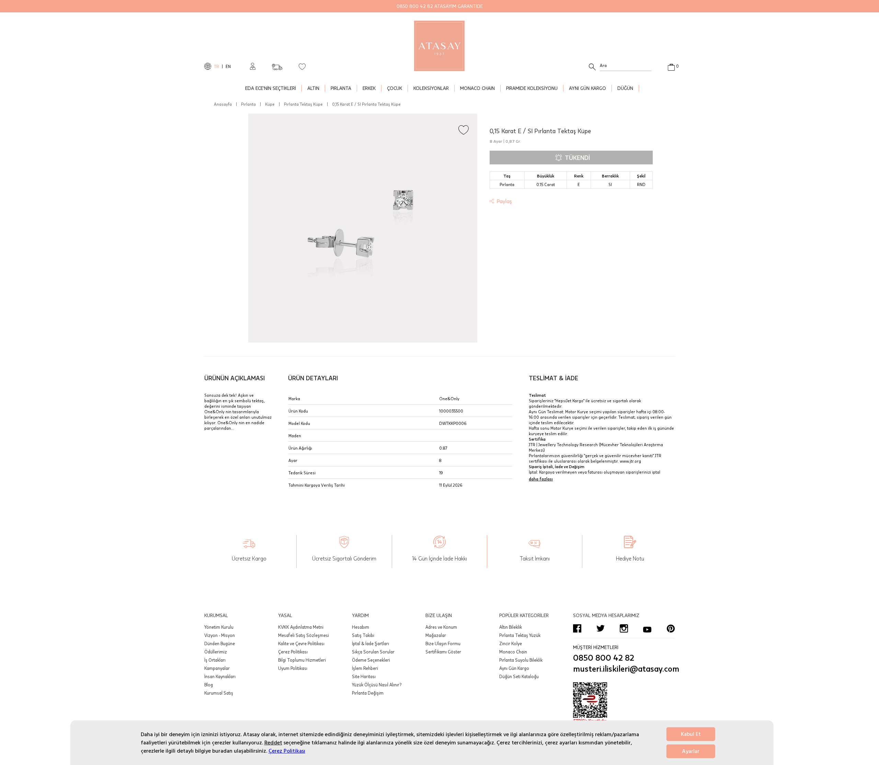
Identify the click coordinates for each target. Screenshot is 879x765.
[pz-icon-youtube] (647, 628)
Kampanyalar (217, 668)
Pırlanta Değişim (368, 693)
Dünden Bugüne (219, 643)
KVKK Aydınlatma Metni (300, 627)
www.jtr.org (630, 461)
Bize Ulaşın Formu (442, 643)
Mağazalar (435, 635)
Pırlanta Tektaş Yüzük (519, 635)
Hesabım (360, 627)
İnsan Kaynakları (220, 676)
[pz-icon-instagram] (624, 628)
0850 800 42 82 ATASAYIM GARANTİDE (440, 6)
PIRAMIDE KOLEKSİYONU (532, 88)
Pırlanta (248, 104)
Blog (208, 684)
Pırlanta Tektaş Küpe (303, 104)
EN (228, 66)
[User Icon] (252, 66)
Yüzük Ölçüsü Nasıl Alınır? (376, 684)
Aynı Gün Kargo (514, 668)
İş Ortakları (215, 660)
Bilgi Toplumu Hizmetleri (302, 660)
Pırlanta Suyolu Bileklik (521, 660)
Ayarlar (690, 751)
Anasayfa (223, 104)
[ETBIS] (624, 702)
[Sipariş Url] (277, 65)
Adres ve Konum (441, 627)
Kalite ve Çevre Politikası (301, 643)
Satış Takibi (363, 635)
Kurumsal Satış (218, 693)
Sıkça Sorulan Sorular (373, 651)
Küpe (270, 104)
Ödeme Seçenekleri (371, 660)
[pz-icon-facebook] (577, 628)
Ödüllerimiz (215, 651)
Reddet (273, 742)
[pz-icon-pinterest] (670, 628)
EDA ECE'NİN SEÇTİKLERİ (270, 88)
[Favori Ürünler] (302, 66)
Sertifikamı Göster (443, 651)
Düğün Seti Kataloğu (519, 676)
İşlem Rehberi (365, 668)
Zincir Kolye (510, 643)
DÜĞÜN (625, 88)
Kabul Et (691, 734)
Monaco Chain (513, 651)
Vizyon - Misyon (219, 635)
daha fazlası (541, 478)
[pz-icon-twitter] (600, 628)
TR (216, 66)
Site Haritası (364, 676)
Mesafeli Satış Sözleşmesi (303, 635)
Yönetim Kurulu (218, 627)
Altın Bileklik (510, 627)
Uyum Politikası (292, 668)
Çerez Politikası (287, 750)
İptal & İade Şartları (370, 643)
